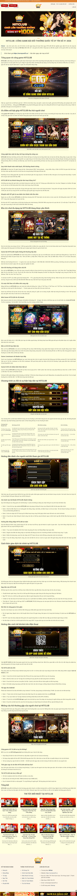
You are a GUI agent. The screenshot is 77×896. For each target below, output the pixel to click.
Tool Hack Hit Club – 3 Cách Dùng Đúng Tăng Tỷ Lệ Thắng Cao (9, 836)
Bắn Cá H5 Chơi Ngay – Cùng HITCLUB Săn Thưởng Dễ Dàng (48, 836)
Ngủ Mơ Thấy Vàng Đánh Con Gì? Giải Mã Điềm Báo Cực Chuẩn (48, 810)
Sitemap (53, 885)
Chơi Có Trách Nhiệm (27, 881)
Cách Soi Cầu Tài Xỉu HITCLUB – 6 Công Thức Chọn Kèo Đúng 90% (29, 836)
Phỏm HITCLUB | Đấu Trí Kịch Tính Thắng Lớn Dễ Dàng (10, 810)
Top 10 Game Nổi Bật (61, 4)
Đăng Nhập (6, 873)
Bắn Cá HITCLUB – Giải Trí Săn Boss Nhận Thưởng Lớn (67, 836)
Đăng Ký (5, 870)
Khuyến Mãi (6, 883)
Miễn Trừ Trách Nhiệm (28, 878)
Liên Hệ (74, 7)
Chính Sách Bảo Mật (27, 873)
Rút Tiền (5, 881)
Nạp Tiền (5, 878)
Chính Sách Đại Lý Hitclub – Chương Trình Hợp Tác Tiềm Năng (28, 810)
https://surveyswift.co (52, 873)
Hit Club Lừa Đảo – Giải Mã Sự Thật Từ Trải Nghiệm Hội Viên (67, 810)
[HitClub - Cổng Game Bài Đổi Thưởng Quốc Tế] (38, 5)
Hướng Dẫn (71, 4)
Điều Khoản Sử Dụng (27, 875)
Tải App (5, 875)
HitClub (53, 4)
